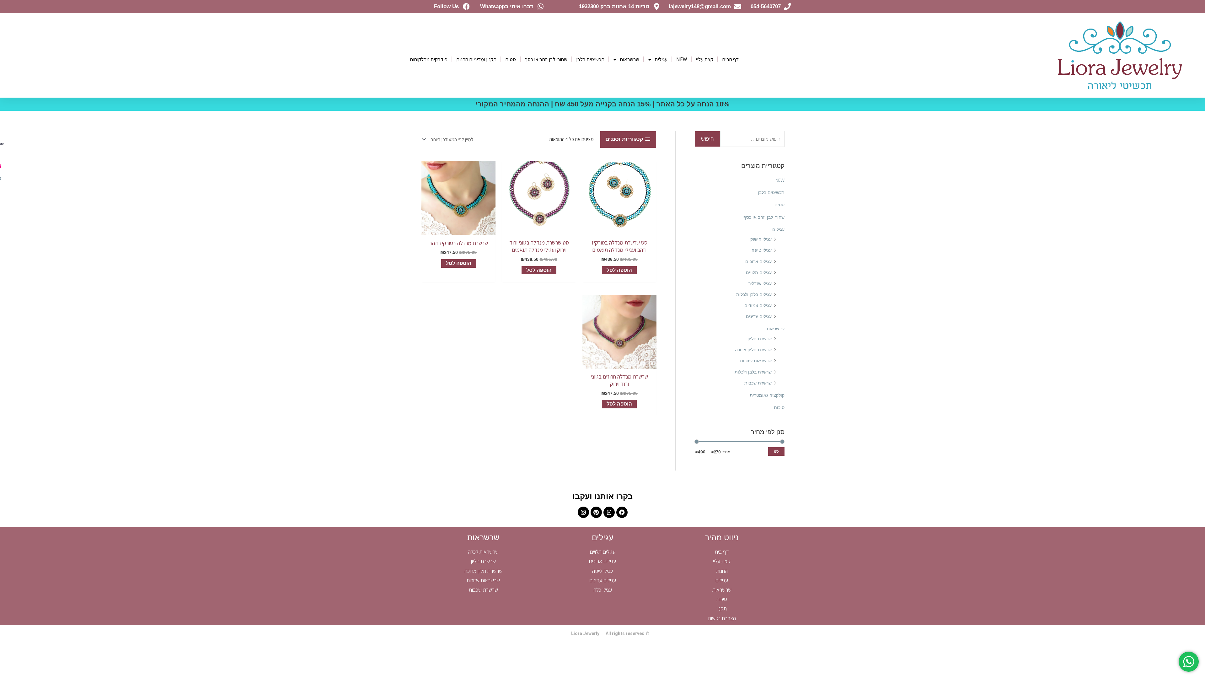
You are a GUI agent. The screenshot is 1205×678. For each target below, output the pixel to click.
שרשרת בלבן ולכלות (753, 372)
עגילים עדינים (759, 316)
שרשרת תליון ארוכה (753, 350)
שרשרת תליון (759, 339)
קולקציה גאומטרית (767, 395)
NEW (681, 59)
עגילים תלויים (759, 272)
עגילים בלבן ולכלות (754, 294)
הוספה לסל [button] (619, 270)
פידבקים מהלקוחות (428, 59)
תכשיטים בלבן (590, 59)
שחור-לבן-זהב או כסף (546, 59)
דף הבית (730, 59)
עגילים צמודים (758, 305)
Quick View (619, 229)
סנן (776, 451)
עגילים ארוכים (758, 261)
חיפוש (707, 139)
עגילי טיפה (762, 250)
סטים (510, 59)
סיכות (779, 407)
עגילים (661, 59)
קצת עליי (704, 59)
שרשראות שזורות (756, 361)
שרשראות (629, 59)
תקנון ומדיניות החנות (476, 59)
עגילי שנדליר (760, 283)
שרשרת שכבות (758, 383)
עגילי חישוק (761, 239)
